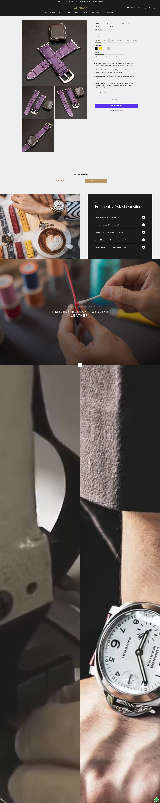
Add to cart (116, 100)
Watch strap (50, 12)
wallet (61, 12)
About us (95, 12)
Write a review (96, 181)
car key (85, 12)
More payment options (116, 110)
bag (76, 12)
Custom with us (109, 12)
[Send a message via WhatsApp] (156, 799)
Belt (70, 12)
